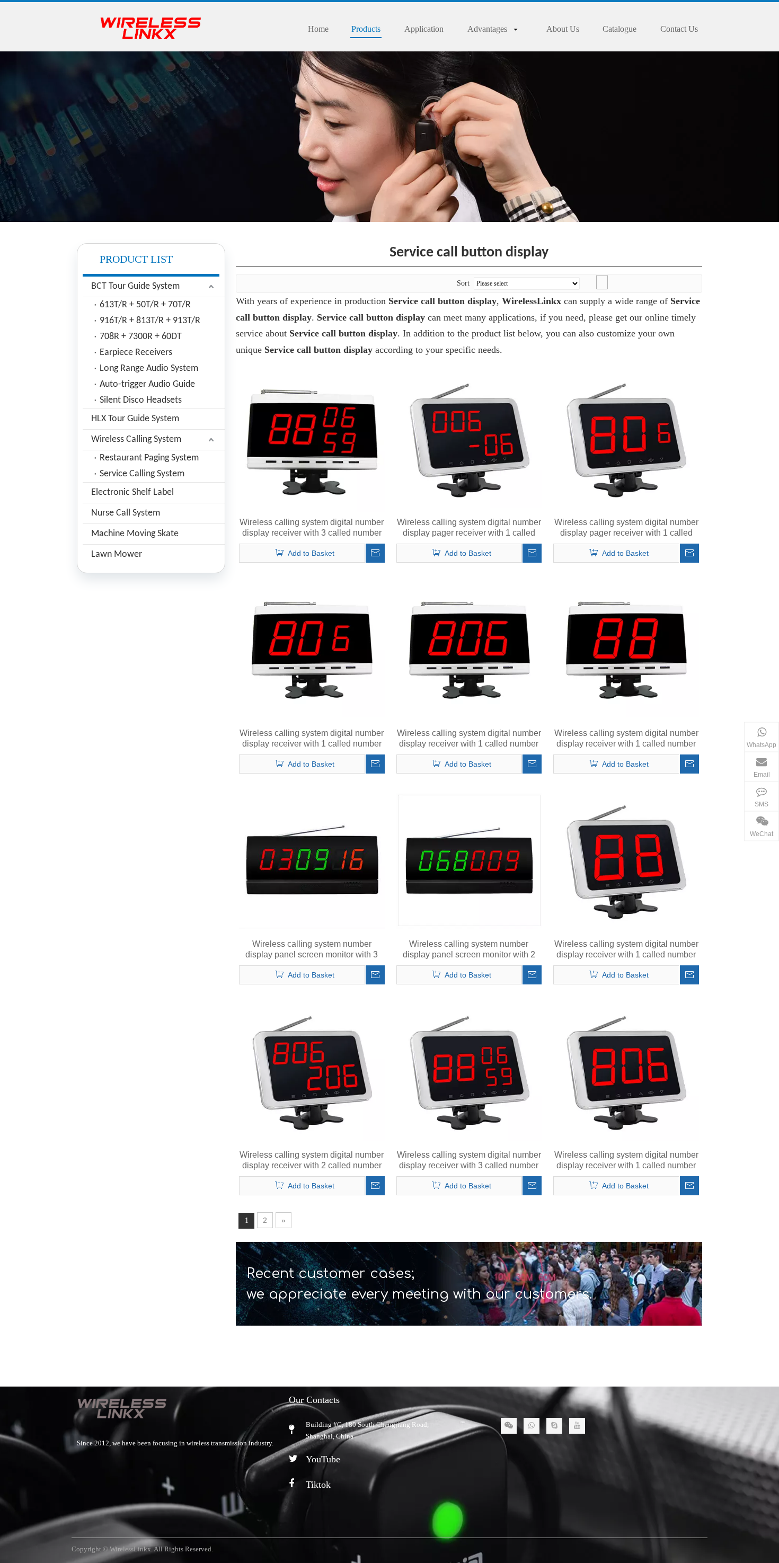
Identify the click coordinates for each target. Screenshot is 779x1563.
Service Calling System (142, 474)
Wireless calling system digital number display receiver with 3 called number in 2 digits (312, 528)
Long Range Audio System (149, 368)
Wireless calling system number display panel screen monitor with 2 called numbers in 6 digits (469, 949)
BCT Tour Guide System (135, 286)
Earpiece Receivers (136, 353)
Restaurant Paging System (149, 458)
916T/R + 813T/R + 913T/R (150, 321)
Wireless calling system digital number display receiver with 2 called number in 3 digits (312, 1160)
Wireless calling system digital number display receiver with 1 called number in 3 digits (469, 739)
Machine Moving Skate (135, 534)
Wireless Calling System (136, 439)
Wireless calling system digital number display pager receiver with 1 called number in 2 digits (626, 528)
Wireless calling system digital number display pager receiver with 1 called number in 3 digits (469, 528)
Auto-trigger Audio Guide (147, 384)
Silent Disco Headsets (141, 400)
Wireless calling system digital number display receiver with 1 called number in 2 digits (312, 739)
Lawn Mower (116, 554)
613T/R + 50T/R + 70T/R (145, 305)
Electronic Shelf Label (132, 492)
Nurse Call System (125, 513)
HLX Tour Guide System (135, 419)
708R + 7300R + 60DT (141, 337)
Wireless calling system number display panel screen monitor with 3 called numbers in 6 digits (311, 949)
